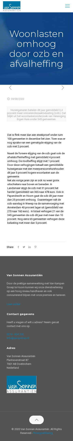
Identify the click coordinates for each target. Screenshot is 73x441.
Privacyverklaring (43, 432)
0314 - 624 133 (15, 334)
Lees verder (13, 304)
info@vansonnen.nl (18, 338)
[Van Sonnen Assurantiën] (11, 6)
